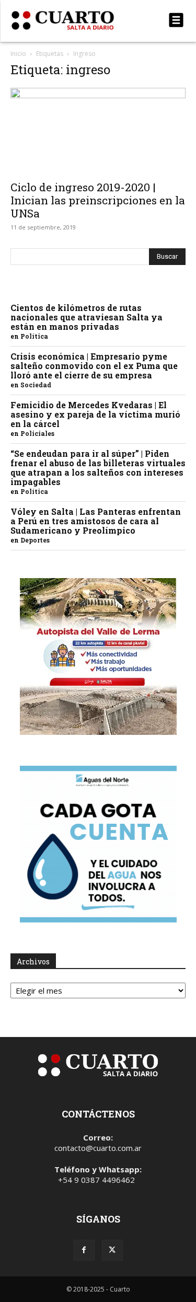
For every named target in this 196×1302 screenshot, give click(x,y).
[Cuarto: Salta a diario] (71, 20)
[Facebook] (84, 1250)
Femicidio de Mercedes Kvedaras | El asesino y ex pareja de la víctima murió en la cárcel (95, 414)
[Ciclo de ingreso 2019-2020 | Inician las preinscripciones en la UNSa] (98, 131)
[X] (112, 1250)
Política (34, 336)
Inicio (18, 53)
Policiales (37, 433)
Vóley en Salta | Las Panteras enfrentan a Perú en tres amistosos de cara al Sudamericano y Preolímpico (95, 521)
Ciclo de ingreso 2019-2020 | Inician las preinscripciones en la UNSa (97, 200)
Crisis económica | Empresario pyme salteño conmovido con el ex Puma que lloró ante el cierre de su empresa (94, 366)
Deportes (35, 540)
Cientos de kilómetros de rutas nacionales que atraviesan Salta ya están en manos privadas (86, 317)
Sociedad (35, 385)
